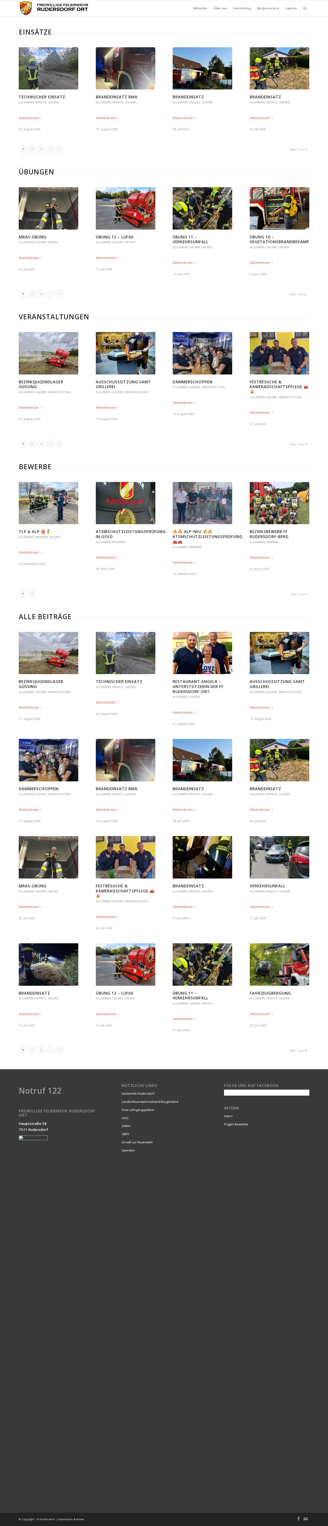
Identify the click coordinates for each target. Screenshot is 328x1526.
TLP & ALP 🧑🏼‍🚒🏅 (35, 531)
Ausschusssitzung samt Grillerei (123, 384)
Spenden (128, 1150)
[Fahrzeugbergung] (279, 964)
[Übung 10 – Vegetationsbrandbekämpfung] (279, 208)
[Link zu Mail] (305, 1518)
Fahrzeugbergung (270, 993)
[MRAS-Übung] (48, 208)
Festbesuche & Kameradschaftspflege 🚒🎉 (279, 387)
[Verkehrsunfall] (279, 857)
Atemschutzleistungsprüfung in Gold (131, 534)
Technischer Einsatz (42, 97)
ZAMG (125, 1126)
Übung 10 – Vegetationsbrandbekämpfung (285, 239)
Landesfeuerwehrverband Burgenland (149, 1101)
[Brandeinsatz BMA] (125, 68)
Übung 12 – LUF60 (114, 237)
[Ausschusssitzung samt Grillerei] (125, 353)
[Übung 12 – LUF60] (125, 208)
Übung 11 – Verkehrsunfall (190, 239)
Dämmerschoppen (193, 382)
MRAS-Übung (33, 237)
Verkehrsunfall (267, 886)
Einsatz (41, 102)
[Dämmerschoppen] (202, 353)
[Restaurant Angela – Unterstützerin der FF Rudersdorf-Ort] (202, 653)
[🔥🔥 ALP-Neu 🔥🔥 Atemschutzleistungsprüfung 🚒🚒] (202, 503)
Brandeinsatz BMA (117, 97)
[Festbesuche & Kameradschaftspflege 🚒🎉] (279, 353)
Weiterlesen (29, 117)
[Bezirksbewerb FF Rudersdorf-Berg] (279, 503)
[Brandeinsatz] (202, 68)
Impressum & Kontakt (72, 1519)
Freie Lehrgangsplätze (137, 1110)
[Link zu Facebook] (298, 1518)
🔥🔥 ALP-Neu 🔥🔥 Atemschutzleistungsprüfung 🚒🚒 (208, 536)
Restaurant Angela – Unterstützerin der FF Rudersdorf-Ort (198, 686)
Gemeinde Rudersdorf (137, 1093)
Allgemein (26, 102)
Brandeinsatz (188, 97)
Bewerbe (41, 537)
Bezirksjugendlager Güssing (41, 384)
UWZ (124, 1118)
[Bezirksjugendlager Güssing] (48, 353)
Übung (53, 242)
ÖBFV (125, 1134)
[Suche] (304, 8)
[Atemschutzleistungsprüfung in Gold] (125, 503)
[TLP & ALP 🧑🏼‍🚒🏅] (48, 503)
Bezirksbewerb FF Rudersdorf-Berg (269, 534)
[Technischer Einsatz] (48, 68)
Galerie (53, 102)
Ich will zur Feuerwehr (137, 1142)
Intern (228, 1116)
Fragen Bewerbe (236, 1124)
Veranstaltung (59, 392)
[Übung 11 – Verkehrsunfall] (202, 208)
